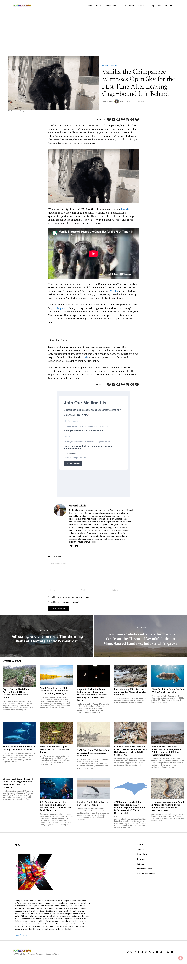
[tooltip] (109, 119)
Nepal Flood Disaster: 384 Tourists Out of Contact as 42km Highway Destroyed (54, 691)
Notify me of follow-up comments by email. (70, 596)
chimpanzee (62, 308)
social (83, 357)
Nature (105, 66)
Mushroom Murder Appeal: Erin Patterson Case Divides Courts (54, 749)
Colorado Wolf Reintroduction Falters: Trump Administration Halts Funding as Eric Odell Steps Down (130, 750)
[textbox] (53, 914)
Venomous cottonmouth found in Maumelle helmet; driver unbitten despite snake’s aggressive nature (167, 806)
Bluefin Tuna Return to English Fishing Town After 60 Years (19, 748)
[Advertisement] (93, 31)
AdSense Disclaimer (146, 873)
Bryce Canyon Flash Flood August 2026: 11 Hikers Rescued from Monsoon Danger (16, 693)
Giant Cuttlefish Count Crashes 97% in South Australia (167, 690)
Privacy (140, 863)
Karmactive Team (52, 954)
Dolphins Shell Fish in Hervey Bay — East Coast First (92, 803)
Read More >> (21, 934)
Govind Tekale (125, 101)
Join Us (140, 849)
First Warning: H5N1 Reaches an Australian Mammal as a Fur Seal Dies (130, 692)
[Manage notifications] (180, 958)
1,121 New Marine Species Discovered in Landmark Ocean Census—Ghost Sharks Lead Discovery (55, 806)
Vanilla (114, 290)
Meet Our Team (144, 868)
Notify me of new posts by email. (65, 602)
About (140, 844)
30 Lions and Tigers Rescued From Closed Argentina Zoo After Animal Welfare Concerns (18, 783)
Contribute (142, 854)
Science (114, 66)
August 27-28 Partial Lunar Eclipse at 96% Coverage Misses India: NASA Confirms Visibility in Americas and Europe (92, 694)
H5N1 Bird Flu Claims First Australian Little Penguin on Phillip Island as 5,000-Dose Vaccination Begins (166, 750)
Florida (125, 209)
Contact (140, 859)
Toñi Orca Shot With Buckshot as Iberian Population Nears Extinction (93, 753)
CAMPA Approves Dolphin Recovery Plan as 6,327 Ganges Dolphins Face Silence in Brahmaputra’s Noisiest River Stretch (130, 807)
